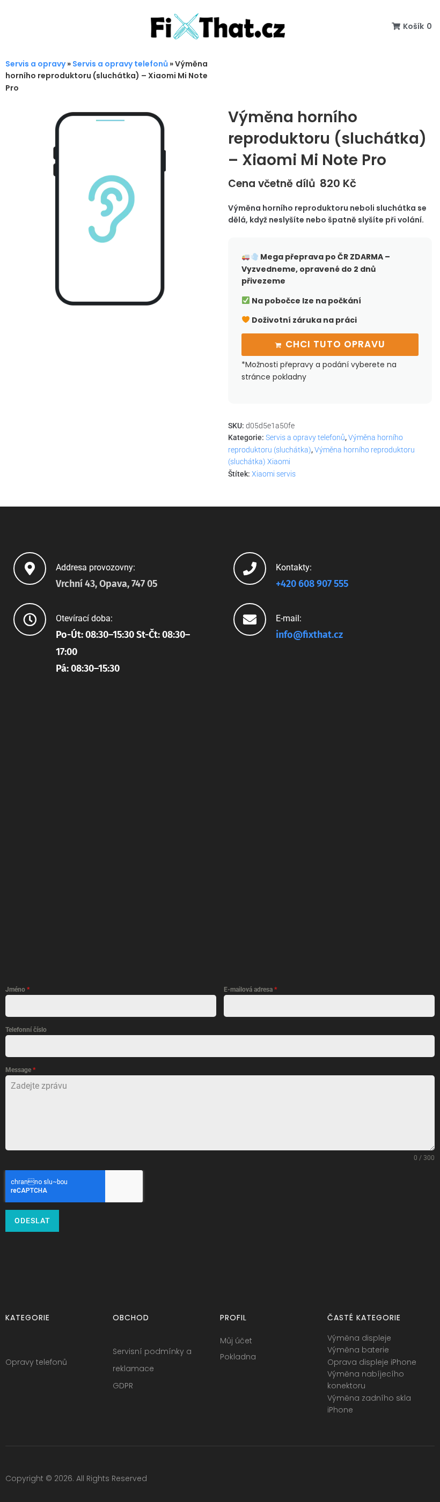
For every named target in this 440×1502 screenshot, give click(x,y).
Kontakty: (294, 567)
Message (20, 1070)
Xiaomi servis (274, 474)
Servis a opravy (35, 63)
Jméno (17, 989)
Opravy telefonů (36, 1362)
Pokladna (238, 1356)
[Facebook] (346, 1481)
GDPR (123, 1385)
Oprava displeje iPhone (371, 1362)
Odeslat (32, 1220)
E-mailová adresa (250, 989)
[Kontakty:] (249, 568)
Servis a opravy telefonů (120, 63)
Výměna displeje (359, 1338)
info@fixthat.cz (309, 635)
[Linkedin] (406, 1481)
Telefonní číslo (26, 1029)
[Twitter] (366, 1481)
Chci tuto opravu (335, 344)
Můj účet (236, 1340)
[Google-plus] (386, 1481)
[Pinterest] (426, 1481)
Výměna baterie (358, 1349)
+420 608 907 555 (312, 584)
